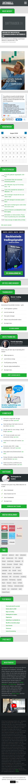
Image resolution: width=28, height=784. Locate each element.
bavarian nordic (9, 558)
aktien (17, 555)
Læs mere (16, 420)
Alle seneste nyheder (6, 225)
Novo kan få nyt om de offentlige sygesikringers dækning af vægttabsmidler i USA (13, 34)
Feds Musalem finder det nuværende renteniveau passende (13, 180)
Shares (14, 582)
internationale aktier (6, 567)
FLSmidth (16, 564)
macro (19, 570)
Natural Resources (18, 573)
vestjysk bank (14, 589)
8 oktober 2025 (5, 42)
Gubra (21, 564)
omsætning (23, 576)
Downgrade (17, 561)
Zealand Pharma (5, 592)
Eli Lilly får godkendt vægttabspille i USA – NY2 (14, 175)
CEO (16, 558)
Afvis (17, 782)
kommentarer (12, 42)
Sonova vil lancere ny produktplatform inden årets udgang (15, 210)
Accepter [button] (13, 781)
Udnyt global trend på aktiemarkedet (12, 451)
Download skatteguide (14, 506)
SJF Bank (20, 582)
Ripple (17, 769)
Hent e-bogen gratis (14, 375)
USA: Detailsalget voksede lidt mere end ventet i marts (14, 195)
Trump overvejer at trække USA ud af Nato (14, 220)
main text (10, 573)
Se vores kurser (14, 328)
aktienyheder (23, 555)
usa (8, 589)
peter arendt (4, 579)
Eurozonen (9, 564)
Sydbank (4, 586)
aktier (3, 558)
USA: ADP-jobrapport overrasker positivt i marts (14, 200)
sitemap (17, 771)
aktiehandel (4, 555)
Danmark (21, 558)
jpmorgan (18, 567)
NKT (10, 576)
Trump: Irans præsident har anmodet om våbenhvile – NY (14, 190)
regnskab (19, 579)
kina (10, 570)
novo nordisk (16, 576)
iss (13, 567)
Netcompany (5, 576)
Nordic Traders (15, 693)
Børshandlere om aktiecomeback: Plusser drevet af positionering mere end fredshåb (14, 215)
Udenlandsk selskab (18, 586)
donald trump (10, 561)
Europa (3, 564)
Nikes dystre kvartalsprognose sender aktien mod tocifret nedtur (15, 205)
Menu (25, 3)
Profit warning (12, 579)
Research (9, 582)
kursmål (14, 570)
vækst (20, 589)
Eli (22, 561)
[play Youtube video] (14, 706)
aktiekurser (11, 555)
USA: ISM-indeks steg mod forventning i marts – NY (14, 185)
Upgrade (4, 589)
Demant (4, 561)
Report (3, 582)
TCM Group (10, 586)
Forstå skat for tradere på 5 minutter (12, 440)
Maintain (4, 573)
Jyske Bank (4, 570)
